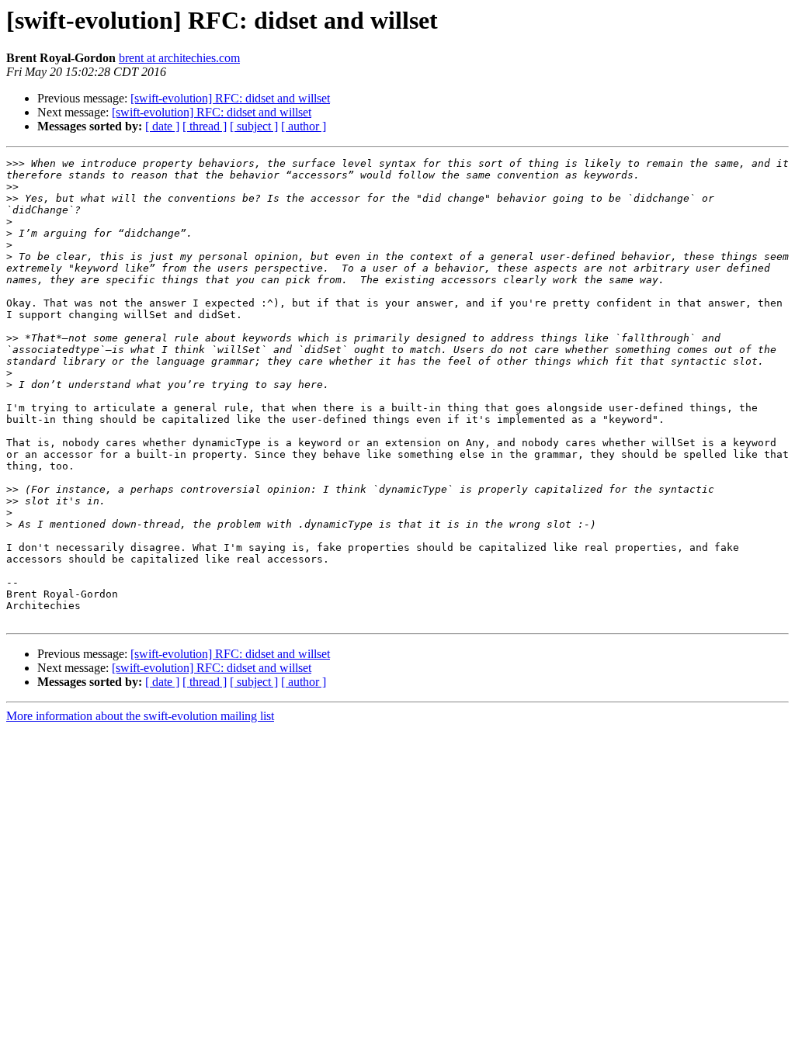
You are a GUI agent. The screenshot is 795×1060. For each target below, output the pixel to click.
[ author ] (303, 126)
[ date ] (162, 126)
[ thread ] (204, 126)
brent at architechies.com (179, 57)
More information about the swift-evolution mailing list (140, 715)
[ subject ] (254, 126)
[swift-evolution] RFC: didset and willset (230, 98)
